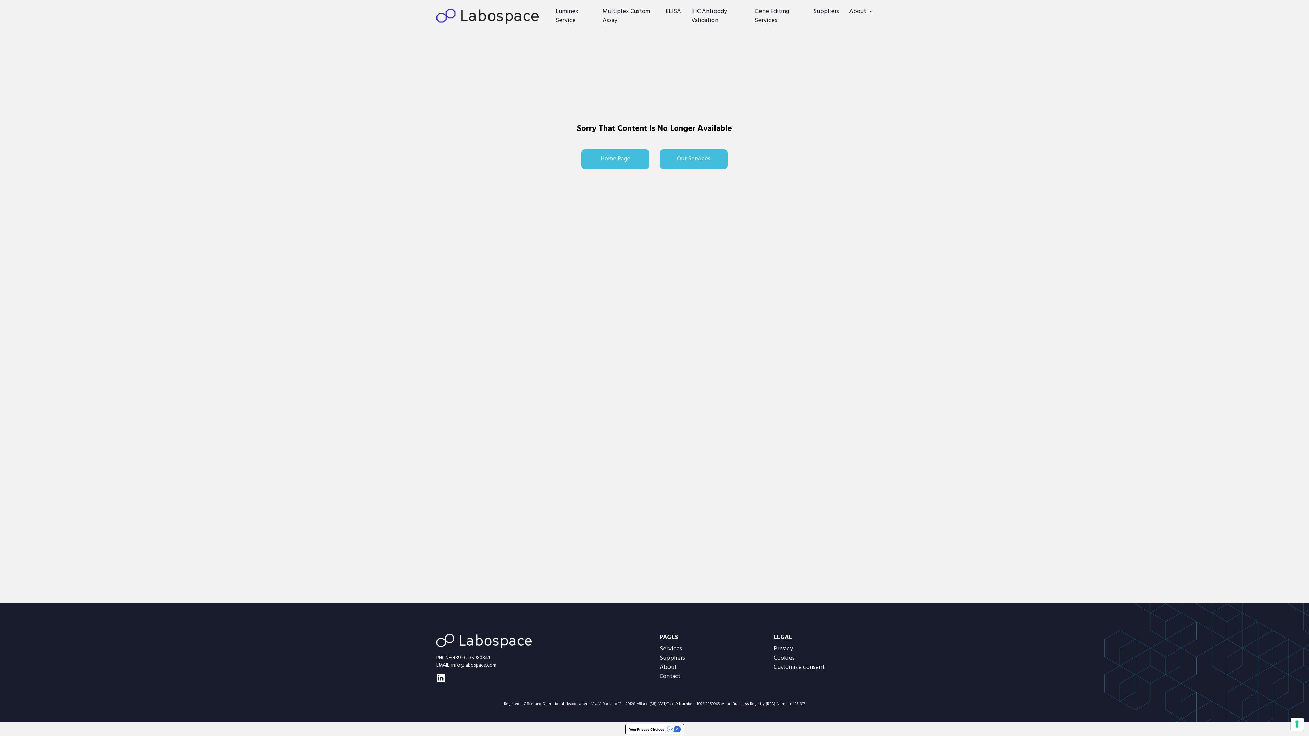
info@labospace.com (473, 666)
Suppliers (826, 11)
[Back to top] (1286, 717)
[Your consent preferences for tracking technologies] (1297, 724)
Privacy (783, 649)
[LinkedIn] (441, 678)
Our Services (693, 159)
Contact (670, 676)
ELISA (673, 11)
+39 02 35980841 (471, 658)
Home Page (615, 159)
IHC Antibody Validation (709, 16)
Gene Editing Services (772, 16)
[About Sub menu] (871, 11)
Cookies (784, 658)
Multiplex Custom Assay (626, 16)
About (857, 11)
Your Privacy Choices (646, 729)
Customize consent (799, 667)
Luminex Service (567, 16)
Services (671, 649)
